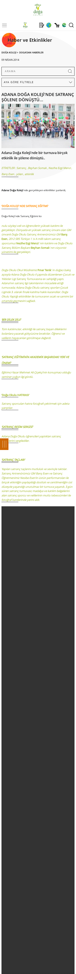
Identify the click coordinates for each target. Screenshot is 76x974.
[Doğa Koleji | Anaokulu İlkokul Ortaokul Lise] (38, 10)
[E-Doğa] (64, 25)
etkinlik (29, 174)
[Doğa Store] (57, 25)
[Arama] (71, 25)
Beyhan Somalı (37, 168)
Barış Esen (7, 174)
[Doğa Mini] (33, 25)
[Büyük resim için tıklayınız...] (38, 127)
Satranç (21, 168)
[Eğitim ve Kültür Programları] (48, 25)
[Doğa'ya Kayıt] (41, 25)
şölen (19, 174)
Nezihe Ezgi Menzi (59, 168)
